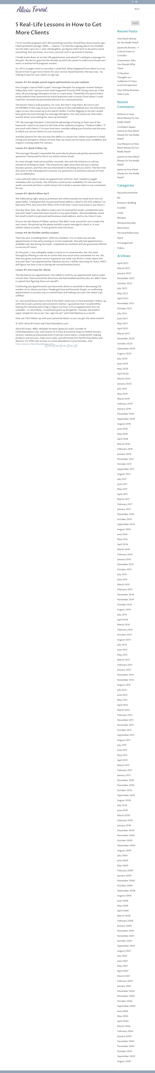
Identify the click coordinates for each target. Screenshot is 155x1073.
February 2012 (124, 715)
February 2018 (125, 449)
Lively (120, 212)
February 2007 (125, 981)
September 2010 (126, 795)
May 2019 (122, 393)
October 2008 (124, 885)
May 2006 (122, 1016)
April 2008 (123, 910)
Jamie (120, 169)
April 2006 (123, 1021)
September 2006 (126, 1006)
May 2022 (122, 293)
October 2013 (124, 634)
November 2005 (126, 1046)
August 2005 (124, 1061)
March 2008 (123, 915)
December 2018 (125, 413)
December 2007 (125, 930)
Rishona (121, 114)
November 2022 (125, 278)
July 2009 (122, 855)
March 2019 (123, 398)
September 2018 (126, 418)
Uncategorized (125, 242)
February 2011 (124, 770)
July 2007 (122, 955)
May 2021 (122, 323)
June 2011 (122, 750)
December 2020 (125, 338)
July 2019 (122, 388)
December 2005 (125, 1041)
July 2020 (122, 358)
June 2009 (122, 860)
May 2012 (122, 699)
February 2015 (124, 589)
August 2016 (124, 529)
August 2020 (124, 353)
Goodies (121, 207)
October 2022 (124, 283)
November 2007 (126, 935)
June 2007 (122, 961)
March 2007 (123, 976)
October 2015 (124, 569)
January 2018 (124, 454)
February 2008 (125, 920)
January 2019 (124, 408)
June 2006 (122, 1011)
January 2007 (124, 986)
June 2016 (122, 534)
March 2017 (123, 499)
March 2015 (123, 584)
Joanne (120, 156)
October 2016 (124, 519)
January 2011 (124, 775)
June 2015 (122, 579)
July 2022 (122, 288)
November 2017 (125, 459)
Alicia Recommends (127, 192)
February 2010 (125, 820)
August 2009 (124, 850)
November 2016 (125, 514)
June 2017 (122, 484)
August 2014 (124, 609)
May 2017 (122, 489)
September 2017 (126, 469)
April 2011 (122, 760)
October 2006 (124, 1001)
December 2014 (125, 594)
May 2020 (122, 368)
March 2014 (123, 624)
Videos (120, 248)
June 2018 (122, 428)
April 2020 (123, 373)
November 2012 (125, 679)
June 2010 (122, 810)
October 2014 (124, 604)
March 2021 (123, 333)
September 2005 (126, 1056)
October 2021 (124, 308)
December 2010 (125, 780)
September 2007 (126, 945)
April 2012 (122, 705)
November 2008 (126, 880)
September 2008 (126, 890)
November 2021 (125, 303)
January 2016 (124, 559)
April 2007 (122, 971)
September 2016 (126, 524)
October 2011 (124, 730)
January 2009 (124, 875)
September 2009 (126, 845)
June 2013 (122, 649)
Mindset (121, 217)
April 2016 (122, 544)
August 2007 (124, 951)
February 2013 (124, 664)
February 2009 (125, 870)
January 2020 (124, 383)
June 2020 (122, 363)
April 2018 (122, 438)
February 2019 (125, 403)
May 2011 (122, 755)
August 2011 (123, 740)
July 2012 (122, 690)
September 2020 (126, 348)
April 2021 (122, 328)
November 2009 (126, 835)
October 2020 (124, 343)
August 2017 (124, 474)
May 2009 (122, 865)
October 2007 (124, 940)
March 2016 (123, 549)
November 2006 (126, 996)
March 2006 (123, 1026)
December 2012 (125, 674)
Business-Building (126, 202)
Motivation (123, 227)
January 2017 (124, 509)
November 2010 (125, 785)
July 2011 (121, 745)
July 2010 (122, 805)
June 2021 (122, 318)
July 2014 (122, 614)
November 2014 (125, 599)
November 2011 (125, 725)
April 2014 (122, 619)
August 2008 (124, 895)
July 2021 (122, 313)
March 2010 (123, 815)
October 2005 (124, 1051)
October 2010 (124, 790)
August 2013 (124, 639)
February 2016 (125, 554)
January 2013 (124, 669)
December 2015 (125, 564)
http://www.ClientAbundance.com (34, 344)
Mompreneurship (126, 222)
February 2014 (125, 629)
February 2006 (125, 1031)
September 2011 (125, 735)
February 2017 (124, 504)
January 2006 (124, 1036)
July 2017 (122, 479)
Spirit (120, 238)
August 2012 (124, 684)
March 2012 (123, 710)
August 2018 (124, 423)
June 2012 (122, 695)
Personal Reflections (128, 232)
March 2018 (123, 444)
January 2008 (124, 925)
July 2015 (122, 574)
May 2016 (122, 539)
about (137, 9)
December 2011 (125, 720)
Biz (118, 197)
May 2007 (122, 966)
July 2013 (122, 644)
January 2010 (124, 825)
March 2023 (123, 268)
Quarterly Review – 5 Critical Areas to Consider (128, 51)
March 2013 (123, 659)
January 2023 (124, 273)
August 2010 (124, 800)
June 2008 (122, 900)
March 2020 (123, 378)
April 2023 (122, 263)
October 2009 (124, 840)
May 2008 (122, 905)
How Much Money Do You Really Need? (128, 118)
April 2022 (122, 298)
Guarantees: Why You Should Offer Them (126, 64)
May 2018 (122, 434)
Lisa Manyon (123, 143)
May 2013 (122, 654)
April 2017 (122, 494)
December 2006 (126, 991)
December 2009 (126, 830)
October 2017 (124, 464)
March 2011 (123, 765)
